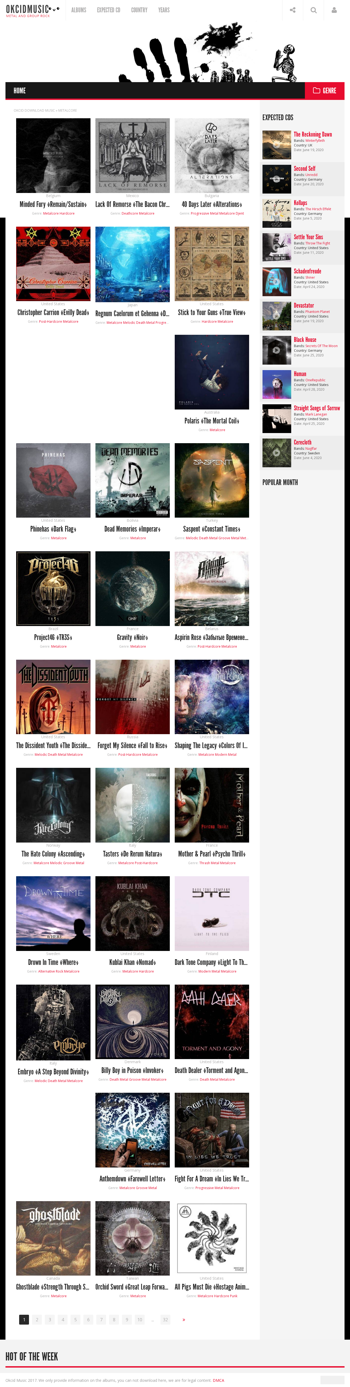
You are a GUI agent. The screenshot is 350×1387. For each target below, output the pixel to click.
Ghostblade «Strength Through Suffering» (53, 1287)
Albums (78, 10)
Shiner (310, 277)
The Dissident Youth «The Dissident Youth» (53, 745)
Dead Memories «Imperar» (132, 529)
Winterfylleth (315, 140)
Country (139, 10)
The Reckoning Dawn (313, 134)
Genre (329, 91)
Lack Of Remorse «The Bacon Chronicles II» (132, 204)
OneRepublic (315, 380)
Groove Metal (229, 538)
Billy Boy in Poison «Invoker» (132, 1070)
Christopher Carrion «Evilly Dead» (53, 312)
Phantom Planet (317, 311)
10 (139, 1320)
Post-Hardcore (50, 321)
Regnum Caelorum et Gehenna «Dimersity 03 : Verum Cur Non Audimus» (132, 313)
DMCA (218, 1380)
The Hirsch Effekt (318, 209)
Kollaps (300, 203)
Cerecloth (302, 442)
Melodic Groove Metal (67, 863)
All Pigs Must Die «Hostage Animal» (212, 1287)
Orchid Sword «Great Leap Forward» (132, 1287)
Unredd (311, 174)
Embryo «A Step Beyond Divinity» (53, 1072)
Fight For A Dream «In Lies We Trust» (212, 1179)
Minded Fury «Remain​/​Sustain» (53, 204)
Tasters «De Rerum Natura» (132, 854)
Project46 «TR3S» (53, 637)
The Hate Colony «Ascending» (53, 854)
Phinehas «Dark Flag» (53, 529)
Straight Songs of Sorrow (317, 408)
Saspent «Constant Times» (211, 529)
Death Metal (119, 1079)
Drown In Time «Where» (53, 962)
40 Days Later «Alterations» (212, 204)
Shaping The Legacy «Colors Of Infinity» (212, 745)
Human (300, 374)
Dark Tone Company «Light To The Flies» (212, 962)
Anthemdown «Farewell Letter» (132, 1179)
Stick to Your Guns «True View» (212, 312)
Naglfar (311, 448)
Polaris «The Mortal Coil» (212, 421)
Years (164, 10)
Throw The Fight (317, 243)
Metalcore (51, 213)
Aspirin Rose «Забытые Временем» (212, 637)
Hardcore (67, 213)
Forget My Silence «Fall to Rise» (132, 745)
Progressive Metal (204, 213)
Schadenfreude (307, 271)
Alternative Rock (50, 971)
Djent (240, 213)
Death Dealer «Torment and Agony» (212, 1070)
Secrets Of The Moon (321, 346)
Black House (305, 340)
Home (20, 91)
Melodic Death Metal (139, 322)
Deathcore (130, 213)
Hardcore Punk (225, 1296)
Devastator (304, 305)
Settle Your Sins (308, 237)
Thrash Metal (209, 863)
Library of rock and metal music (32, 10)
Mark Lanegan (316, 414)
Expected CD (108, 10)
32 (165, 1320)
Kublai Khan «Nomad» (132, 962)
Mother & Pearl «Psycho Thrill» (212, 854)
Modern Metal (226, 754)
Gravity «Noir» (132, 637)
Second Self (305, 168)
